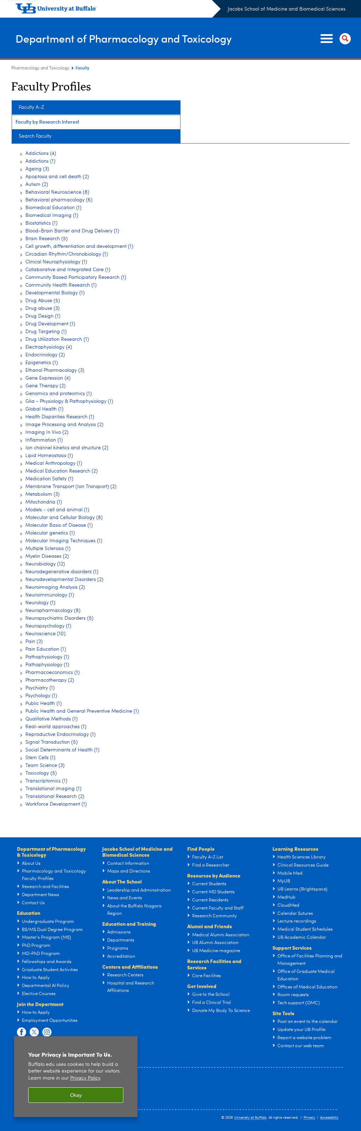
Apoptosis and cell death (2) (57, 176)
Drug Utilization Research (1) (57, 339)
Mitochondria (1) (43, 502)
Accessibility (329, 1117)
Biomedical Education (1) (53, 207)
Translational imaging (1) (53, 788)
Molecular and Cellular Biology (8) (64, 517)
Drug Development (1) (50, 323)
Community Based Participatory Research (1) (75, 277)
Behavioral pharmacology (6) (58, 200)
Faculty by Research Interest (47, 121)
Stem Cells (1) (40, 757)
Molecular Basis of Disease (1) (59, 525)
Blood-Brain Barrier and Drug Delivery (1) (72, 231)
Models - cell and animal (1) (57, 509)
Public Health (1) (43, 703)
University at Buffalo (250, 1117)
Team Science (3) (45, 765)
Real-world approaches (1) (55, 726)
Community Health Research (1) (61, 285)
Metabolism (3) (42, 494)
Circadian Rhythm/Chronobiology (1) (66, 254)
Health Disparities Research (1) (59, 416)
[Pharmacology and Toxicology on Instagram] (46, 1032)
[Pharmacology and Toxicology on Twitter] (34, 1032)
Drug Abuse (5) (42, 300)
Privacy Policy (85, 1078)
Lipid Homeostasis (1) (49, 455)
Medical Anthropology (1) (53, 463)
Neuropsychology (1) (48, 626)
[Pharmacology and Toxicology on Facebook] (21, 1032)
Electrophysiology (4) (48, 347)
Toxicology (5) (41, 773)
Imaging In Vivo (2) (46, 432)
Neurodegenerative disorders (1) (61, 571)
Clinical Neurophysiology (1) (56, 262)
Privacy (309, 1117)
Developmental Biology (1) (55, 292)
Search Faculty (35, 136)
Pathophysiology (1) (47, 657)
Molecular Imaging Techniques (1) (63, 540)
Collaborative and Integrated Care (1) (67, 269)
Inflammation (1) (44, 440)
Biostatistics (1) (41, 223)
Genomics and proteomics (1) (58, 393)
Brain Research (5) (46, 238)
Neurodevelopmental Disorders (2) (64, 579)
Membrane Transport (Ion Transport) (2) (70, 486)
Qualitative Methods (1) (51, 719)
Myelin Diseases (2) (47, 556)
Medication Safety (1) (49, 478)
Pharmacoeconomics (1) (52, 672)
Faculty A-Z (31, 107)
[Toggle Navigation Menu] (334, 39)
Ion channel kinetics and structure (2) (66, 447)
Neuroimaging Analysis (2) (55, 587)
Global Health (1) (44, 409)
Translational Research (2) (54, 796)
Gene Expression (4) (48, 378)
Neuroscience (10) (45, 633)
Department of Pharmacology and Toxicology (124, 38)
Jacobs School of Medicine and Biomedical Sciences (286, 9)
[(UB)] (118, 10)
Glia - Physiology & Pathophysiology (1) (69, 401)
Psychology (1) (41, 695)
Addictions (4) (40, 153)
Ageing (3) (37, 169)
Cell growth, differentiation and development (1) (79, 246)
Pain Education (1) (45, 649)
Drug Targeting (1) (46, 331)
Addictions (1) (40, 161)
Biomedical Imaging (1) (51, 215)
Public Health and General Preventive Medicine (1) (82, 711)
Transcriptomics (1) (46, 781)
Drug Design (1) (42, 316)
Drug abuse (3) (42, 308)
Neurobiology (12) (45, 564)
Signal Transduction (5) (51, 742)
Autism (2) (36, 184)
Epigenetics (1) (41, 362)
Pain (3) (34, 641)
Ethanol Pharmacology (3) (54, 370)
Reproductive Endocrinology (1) (60, 734)
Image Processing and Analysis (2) (64, 424)
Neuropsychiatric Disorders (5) (59, 618)
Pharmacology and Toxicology (40, 68)
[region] (75, 1076)
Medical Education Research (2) (61, 471)
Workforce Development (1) (56, 804)
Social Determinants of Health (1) (62, 750)
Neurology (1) (40, 602)
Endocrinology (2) (45, 354)
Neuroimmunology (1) (49, 595)
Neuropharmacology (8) (52, 610)
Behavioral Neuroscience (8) (57, 192)
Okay (76, 1095)
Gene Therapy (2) (45, 385)
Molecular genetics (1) (50, 533)
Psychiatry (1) (40, 688)
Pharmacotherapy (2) (49, 680)
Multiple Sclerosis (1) (48, 548)
